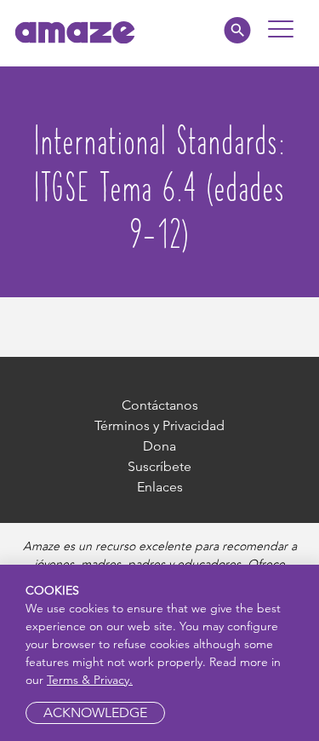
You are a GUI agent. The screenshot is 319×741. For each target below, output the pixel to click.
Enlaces (160, 487)
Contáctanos (160, 405)
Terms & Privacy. (90, 679)
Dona (159, 446)
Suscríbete (159, 466)
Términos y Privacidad (159, 425)
